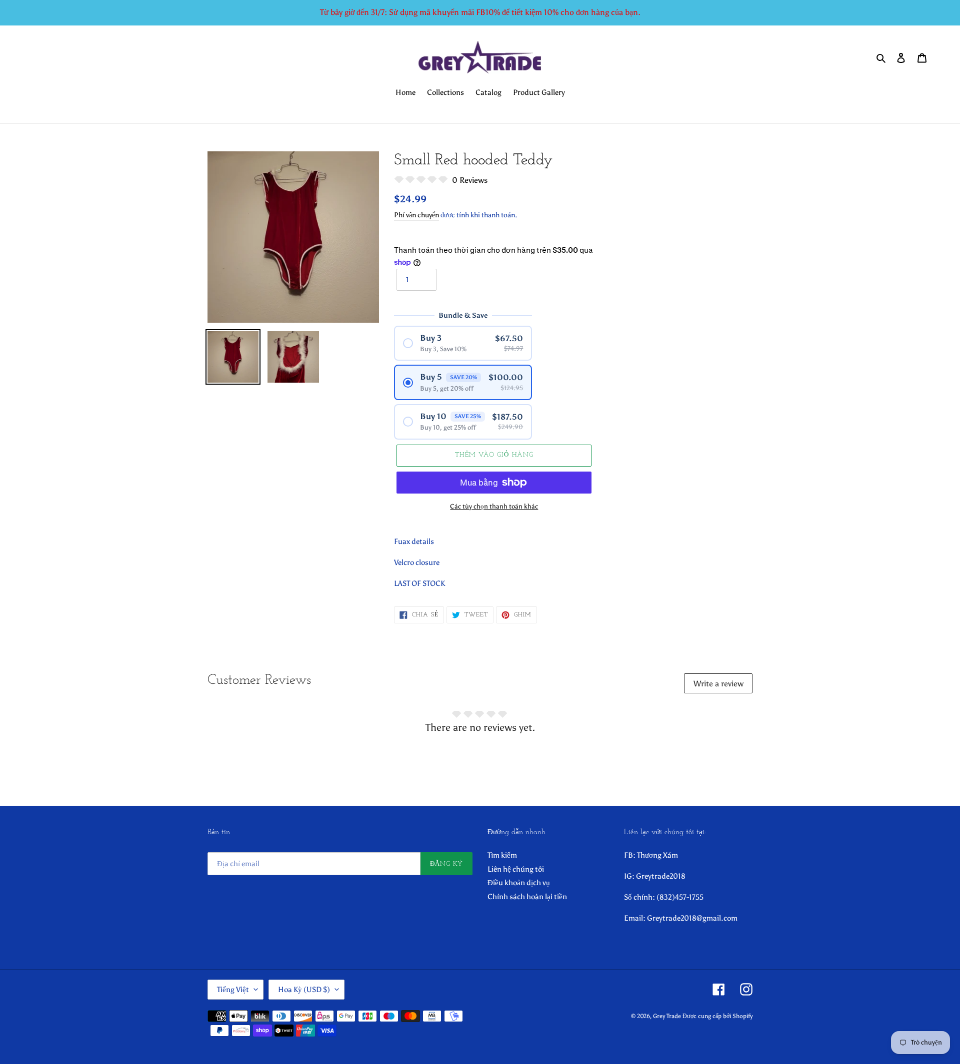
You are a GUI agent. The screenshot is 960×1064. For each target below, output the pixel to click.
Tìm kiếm (502, 855)
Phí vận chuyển (416, 215)
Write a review (719, 683)
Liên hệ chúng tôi (516, 869)
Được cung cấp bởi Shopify (717, 1016)
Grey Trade (667, 1016)
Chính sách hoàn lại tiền (527, 896)
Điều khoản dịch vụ (519, 882)
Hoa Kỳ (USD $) (304, 989)
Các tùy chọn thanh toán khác (494, 506)
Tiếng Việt (233, 989)
